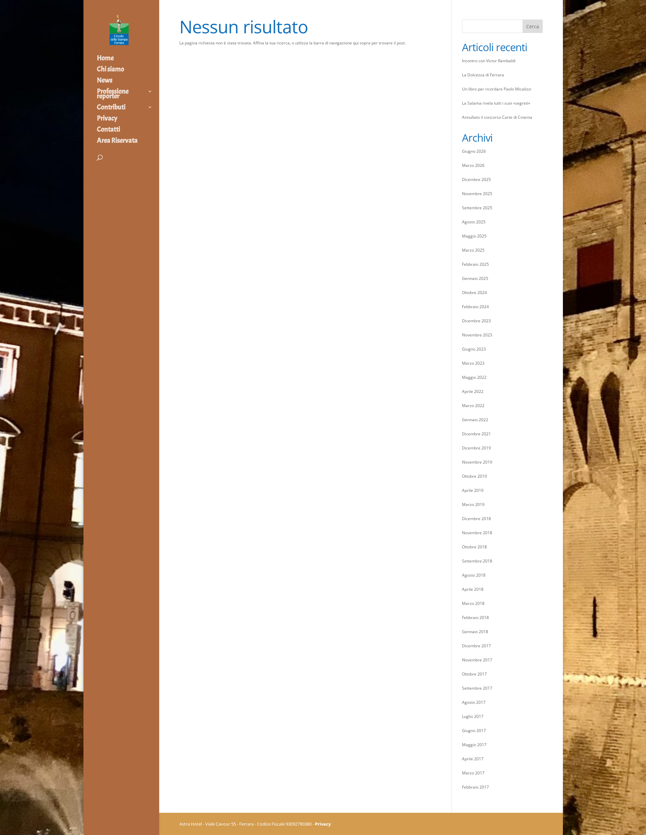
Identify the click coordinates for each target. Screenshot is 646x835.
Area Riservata (117, 141)
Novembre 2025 (477, 193)
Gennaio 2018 (475, 631)
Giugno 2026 (474, 151)
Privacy (107, 119)
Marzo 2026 (473, 165)
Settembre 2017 (477, 688)
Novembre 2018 (477, 533)
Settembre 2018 (477, 561)
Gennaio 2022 (475, 420)
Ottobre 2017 (474, 674)
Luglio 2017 (472, 716)
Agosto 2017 (474, 702)
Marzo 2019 (473, 504)
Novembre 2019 (477, 462)
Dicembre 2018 (476, 518)
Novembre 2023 (477, 335)
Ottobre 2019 (474, 476)
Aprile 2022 (472, 391)
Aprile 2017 (472, 759)
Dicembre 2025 (476, 179)
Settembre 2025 (477, 208)
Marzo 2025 (473, 250)
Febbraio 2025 (475, 264)
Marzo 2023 (473, 363)
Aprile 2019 (472, 490)
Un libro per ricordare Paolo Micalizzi (496, 89)
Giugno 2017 (474, 730)
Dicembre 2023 (476, 321)
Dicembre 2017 (476, 646)
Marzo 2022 (473, 405)
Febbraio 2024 (475, 307)
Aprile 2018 (472, 589)
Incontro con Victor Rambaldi (488, 61)
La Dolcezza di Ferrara (483, 75)
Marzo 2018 (473, 603)
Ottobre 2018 (474, 547)
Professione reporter (113, 94)
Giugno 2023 (474, 349)
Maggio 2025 (474, 236)
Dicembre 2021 (476, 434)
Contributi (111, 108)
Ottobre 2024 (474, 292)
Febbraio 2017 (475, 787)
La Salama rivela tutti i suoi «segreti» (496, 103)
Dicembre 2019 (476, 448)
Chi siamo (110, 70)
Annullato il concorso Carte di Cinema (497, 117)
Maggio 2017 (474, 745)
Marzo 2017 (473, 773)
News (104, 81)
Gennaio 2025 (475, 278)
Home (105, 59)
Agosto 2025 (474, 222)
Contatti (108, 130)
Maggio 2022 (474, 377)
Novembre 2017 (477, 660)
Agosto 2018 (474, 575)
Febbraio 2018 (475, 617)
